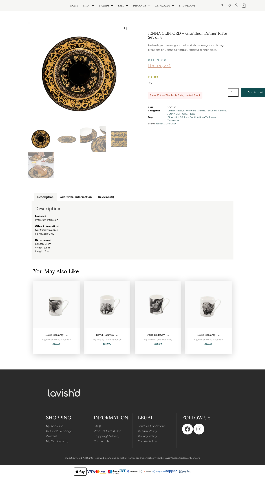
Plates (192, 114)
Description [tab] (45, 197)
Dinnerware (189, 110)
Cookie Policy (147, 441)
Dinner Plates (174, 110)
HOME (74, 5)
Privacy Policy (147, 436)
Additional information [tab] (76, 197)
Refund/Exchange (59, 431)
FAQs (97, 426)
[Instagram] (198, 429)
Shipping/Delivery (106, 436)
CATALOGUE (163, 5)
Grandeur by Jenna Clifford (211, 110)
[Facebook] (187, 429)
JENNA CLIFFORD (177, 114)
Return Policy (147, 431)
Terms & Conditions (151, 426)
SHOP (86, 5)
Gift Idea (184, 117)
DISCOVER (139, 5)
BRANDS (104, 5)
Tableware (173, 120)
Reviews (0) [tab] (106, 197)
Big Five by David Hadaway (56, 339)
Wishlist (51, 436)
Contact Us (101, 441)
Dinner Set (173, 117)
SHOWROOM (187, 5)
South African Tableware (203, 117)
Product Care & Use (107, 431)
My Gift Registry (57, 441)
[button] (88, 6)
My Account (54, 426)
